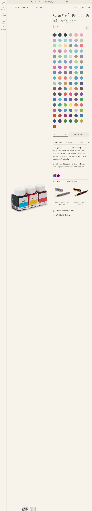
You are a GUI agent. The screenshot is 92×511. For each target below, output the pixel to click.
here (30, 2)
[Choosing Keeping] (3, 2)
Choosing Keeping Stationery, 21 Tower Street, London (26, 8)
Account (77, 7)
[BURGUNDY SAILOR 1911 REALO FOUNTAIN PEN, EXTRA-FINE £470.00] (80, 192)
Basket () (86, 7)
